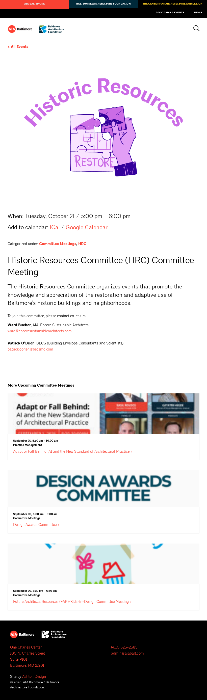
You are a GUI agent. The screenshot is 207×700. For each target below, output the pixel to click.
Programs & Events (170, 12)
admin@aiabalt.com (127, 653)
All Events (19, 46)
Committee (26, 518)
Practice (27, 445)
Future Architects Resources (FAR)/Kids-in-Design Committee (71, 601)
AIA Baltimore (34, 4)
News (198, 12)
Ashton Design (34, 676)
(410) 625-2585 (124, 647)
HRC (82, 243)
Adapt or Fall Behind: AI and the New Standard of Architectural (71, 451)
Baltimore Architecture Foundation (103, 4)
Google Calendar (87, 227)
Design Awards (35, 524)
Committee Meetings (57, 243)
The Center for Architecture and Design (173, 4)
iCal (55, 227)
